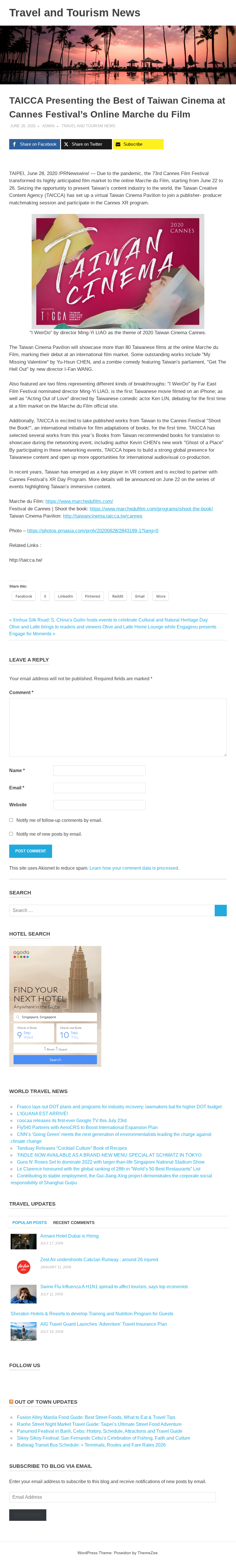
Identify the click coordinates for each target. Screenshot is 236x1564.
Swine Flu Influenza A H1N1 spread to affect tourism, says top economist (114, 1286)
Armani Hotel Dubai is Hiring (69, 1236)
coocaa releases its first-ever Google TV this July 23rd (72, 1120)
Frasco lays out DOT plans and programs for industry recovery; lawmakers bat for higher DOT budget (119, 1106)
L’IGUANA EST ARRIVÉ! (42, 1113)
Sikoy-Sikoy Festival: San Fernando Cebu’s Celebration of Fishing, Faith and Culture (103, 1438)
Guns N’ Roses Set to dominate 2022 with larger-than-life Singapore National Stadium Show (111, 1162)
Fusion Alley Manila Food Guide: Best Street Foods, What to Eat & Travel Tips (96, 1417)
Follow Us (24, 1365)
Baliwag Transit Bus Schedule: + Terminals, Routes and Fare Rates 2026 (91, 1445)
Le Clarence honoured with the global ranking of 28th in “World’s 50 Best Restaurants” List (108, 1168)
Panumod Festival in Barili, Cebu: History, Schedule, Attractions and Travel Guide (99, 1431)
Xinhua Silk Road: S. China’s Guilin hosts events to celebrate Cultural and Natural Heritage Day (110, 619)
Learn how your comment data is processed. (134, 868)
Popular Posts (29, 1222)
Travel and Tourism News (74, 13)
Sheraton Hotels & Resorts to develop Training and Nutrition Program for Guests (92, 1313)
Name (17, 770)
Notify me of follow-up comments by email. (59, 820)
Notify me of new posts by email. (49, 834)
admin (48, 126)
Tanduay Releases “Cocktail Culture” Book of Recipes (72, 1148)
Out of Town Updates (46, 1402)
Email (16, 787)
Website (18, 804)
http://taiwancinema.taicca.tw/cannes (102, 516)
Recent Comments (73, 1222)
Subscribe (28, 1514)
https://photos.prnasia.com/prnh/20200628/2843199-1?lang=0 (92, 530)
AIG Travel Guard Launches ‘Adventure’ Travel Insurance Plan (103, 1324)
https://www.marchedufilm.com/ (79, 501)
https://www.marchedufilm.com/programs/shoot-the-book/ (151, 509)
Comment (21, 692)
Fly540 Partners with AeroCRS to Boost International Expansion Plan (87, 1127)
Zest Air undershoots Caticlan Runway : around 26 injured (99, 1259)
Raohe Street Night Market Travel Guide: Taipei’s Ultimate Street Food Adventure (99, 1424)
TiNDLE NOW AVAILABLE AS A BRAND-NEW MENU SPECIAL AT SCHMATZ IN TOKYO (109, 1155)
